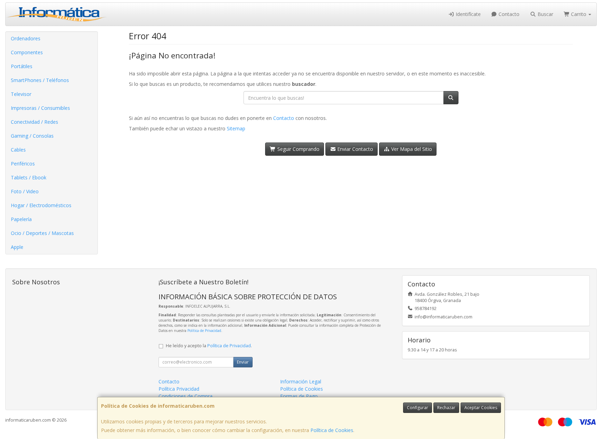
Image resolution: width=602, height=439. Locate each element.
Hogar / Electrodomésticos (41, 205)
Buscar (544, 14)
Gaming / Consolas (32, 135)
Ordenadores (25, 38)
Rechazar (446, 407)
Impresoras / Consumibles (40, 108)
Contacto (508, 14)
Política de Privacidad (204, 330)
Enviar (243, 362)
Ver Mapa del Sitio (411, 149)
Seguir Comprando (297, 149)
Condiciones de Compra (186, 396)
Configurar (417, 407)
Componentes (27, 52)
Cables (18, 149)
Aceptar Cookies (480, 407)
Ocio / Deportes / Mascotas (42, 233)
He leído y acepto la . (209, 346)
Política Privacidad (179, 388)
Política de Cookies (331, 430)
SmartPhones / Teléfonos (40, 80)
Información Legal (300, 381)
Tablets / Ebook (28, 177)
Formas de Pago (299, 396)
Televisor (21, 94)
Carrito (579, 14)
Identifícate (467, 14)
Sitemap (236, 128)
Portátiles (21, 66)
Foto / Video (25, 191)
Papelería (21, 219)
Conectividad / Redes (34, 122)
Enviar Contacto (354, 149)
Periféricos (23, 163)
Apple (17, 247)
